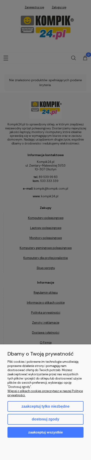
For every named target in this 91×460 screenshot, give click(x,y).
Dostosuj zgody (45, 419)
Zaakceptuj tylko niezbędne (45, 406)
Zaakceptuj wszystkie (45, 432)
